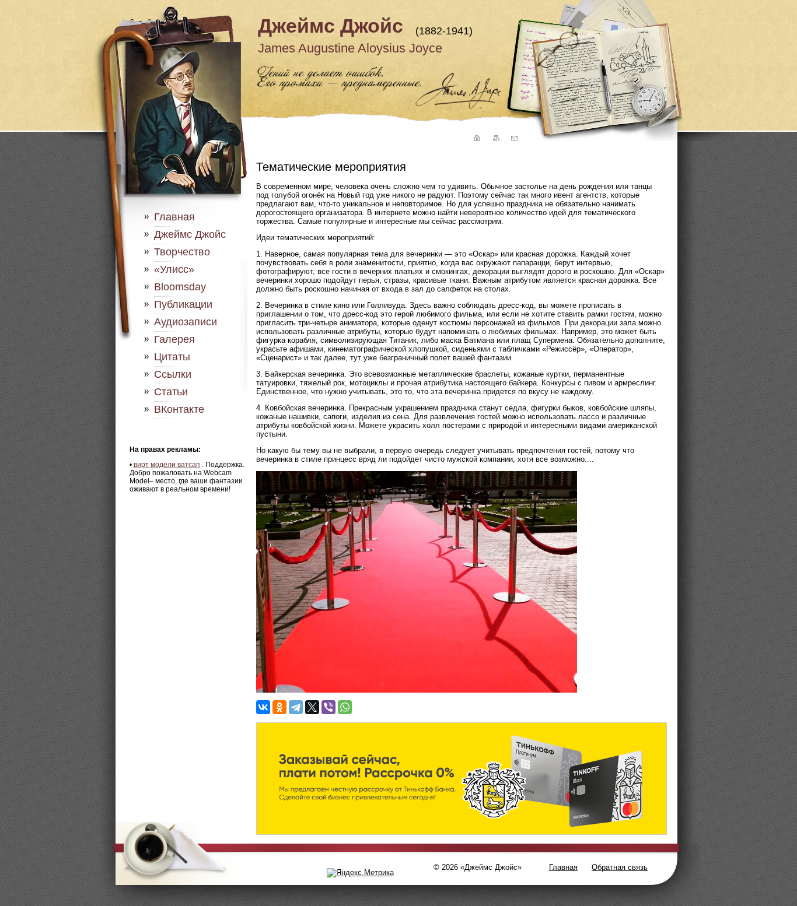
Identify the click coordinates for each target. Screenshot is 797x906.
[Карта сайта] (495, 138)
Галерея (174, 339)
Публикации (183, 304)
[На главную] (475, 138)
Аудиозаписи (185, 322)
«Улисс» (174, 269)
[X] (312, 707)
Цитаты (172, 357)
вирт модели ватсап (167, 465)
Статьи (171, 392)
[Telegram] (296, 707)
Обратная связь (620, 867)
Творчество (182, 252)
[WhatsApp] (345, 707)
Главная (174, 217)
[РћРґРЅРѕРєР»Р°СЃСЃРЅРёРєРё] (279, 707)
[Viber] (328, 707)
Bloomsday (180, 287)
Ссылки (172, 374)
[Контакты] (514, 138)
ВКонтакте (179, 409)
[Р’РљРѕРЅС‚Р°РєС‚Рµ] (263, 707)
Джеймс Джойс (330, 26)
